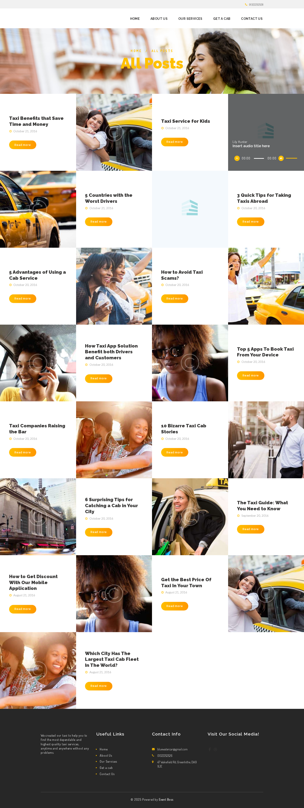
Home (136, 51)
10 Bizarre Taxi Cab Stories (183, 428)
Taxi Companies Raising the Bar (37, 428)
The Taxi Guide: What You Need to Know (262, 505)
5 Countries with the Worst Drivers (108, 198)
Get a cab (106, 768)
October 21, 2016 (25, 131)
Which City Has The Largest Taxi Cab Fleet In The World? (112, 659)
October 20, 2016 (253, 208)
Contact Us (107, 774)
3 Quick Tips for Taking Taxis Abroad (264, 198)
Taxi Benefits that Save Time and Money (36, 121)
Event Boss (166, 799)
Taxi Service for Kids (185, 121)
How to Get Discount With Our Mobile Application (33, 582)
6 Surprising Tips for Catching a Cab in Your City (111, 505)
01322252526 (256, 4)
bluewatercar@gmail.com (172, 749)
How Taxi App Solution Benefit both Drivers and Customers (111, 352)
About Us (106, 755)
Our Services (108, 761)
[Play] (237, 158)
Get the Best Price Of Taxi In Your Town (186, 582)
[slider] (292, 159)
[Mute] (281, 158)
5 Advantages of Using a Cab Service (37, 275)
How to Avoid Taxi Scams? (182, 275)
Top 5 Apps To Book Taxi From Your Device (265, 352)
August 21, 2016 (24, 595)
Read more (22, 145)
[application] (266, 158)
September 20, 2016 (255, 515)
